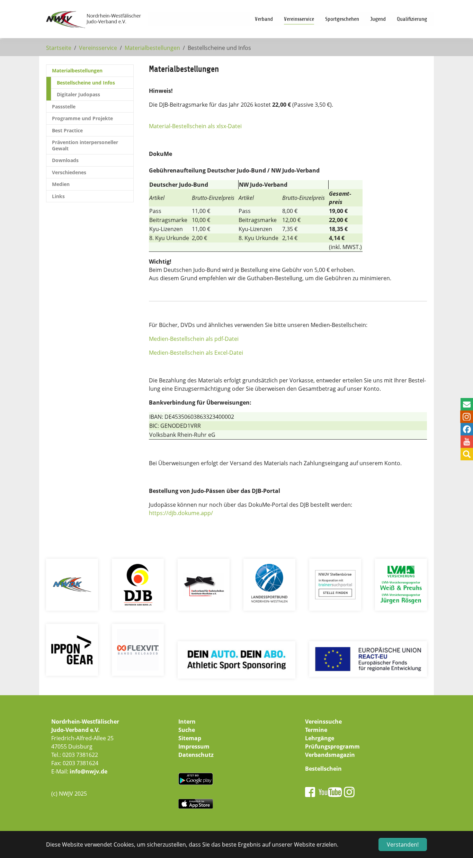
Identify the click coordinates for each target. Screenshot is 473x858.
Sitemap (189, 738)
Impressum (193, 746)
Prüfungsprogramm (332, 746)
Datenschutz (196, 755)
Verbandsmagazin (330, 755)
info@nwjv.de (88, 771)
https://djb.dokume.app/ (181, 513)
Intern (187, 721)
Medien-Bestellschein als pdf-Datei (194, 339)
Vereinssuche (323, 721)
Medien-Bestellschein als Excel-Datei (196, 352)
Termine (316, 730)
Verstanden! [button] (403, 844)
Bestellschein (323, 768)
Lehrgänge (319, 738)
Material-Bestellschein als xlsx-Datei (195, 126)
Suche (186, 730)
